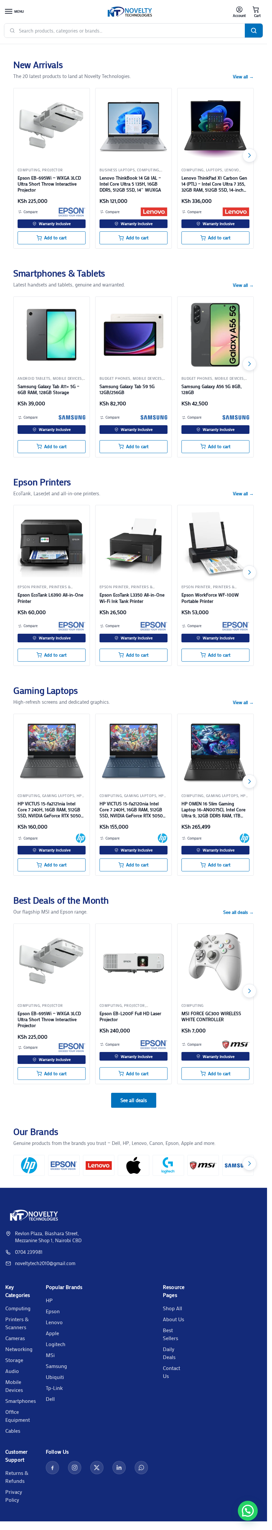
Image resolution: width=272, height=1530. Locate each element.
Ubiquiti (55, 1376)
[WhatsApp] (141, 1467)
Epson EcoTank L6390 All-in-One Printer (50, 598)
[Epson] (72, 212)
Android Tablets (34, 378)
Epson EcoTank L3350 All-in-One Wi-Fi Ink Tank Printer (132, 598)
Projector (52, 170)
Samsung (56, 1365)
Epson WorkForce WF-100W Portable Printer (210, 598)
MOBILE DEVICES (67, 378)
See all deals (133, 1100)
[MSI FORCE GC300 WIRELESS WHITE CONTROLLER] (215, 962)
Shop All (172, 1308)
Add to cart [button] (55, 238)
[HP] (81, 838)
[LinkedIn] (119, 1467)
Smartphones (20, 1400)
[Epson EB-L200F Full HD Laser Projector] (134, 962)
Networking (19, 1348)
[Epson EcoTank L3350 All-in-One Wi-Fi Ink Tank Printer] (134, 543)
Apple (52, 1332)
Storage (14, 1359)
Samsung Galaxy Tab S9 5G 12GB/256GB (127, 389)
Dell (50, 1398)
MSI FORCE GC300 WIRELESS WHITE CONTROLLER (211, 1016)
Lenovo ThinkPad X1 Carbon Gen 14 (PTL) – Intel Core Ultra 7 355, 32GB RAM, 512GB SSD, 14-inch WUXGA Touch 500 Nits (214, 184)
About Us (173, 1319)
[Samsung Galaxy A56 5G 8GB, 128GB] (215, 335)
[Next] (249, 155)
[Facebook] (52, 1467)
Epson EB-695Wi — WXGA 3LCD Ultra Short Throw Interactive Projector (49, 184)
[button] (255, 12)
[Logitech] (168, 1165)
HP (49, 1300)
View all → (243, 76)
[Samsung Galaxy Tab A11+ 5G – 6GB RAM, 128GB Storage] (52, 335)
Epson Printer (32, 587)
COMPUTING (29, 170)
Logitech (55, 1343)
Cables (12, 1430)
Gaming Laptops (58, 795)
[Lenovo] (154, 212)
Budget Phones (115, 378)
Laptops (214, 170)
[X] (96, 1467)
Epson (53, 1311)
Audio (12, 1370)
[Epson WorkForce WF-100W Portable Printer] (215, 543)
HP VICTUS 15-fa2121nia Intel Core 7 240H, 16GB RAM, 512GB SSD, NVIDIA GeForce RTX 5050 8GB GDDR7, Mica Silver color (49, 810)
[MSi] (235, 1044)
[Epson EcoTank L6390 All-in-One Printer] (52, 543)
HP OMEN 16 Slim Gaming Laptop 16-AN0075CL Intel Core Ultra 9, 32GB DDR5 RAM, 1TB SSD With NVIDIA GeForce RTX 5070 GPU (213, 810)
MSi (50, 1354)
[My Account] (239, 12)
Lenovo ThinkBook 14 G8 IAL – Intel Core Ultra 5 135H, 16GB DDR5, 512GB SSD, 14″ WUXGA (130, 184)
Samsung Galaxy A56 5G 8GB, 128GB (211, 389)
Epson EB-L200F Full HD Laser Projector (130, 1016)
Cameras (15, 1337)
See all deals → (238, 912)
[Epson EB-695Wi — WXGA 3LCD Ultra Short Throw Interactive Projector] (52, 126)
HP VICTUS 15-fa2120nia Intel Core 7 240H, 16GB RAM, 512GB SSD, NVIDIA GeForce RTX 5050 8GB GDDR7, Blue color (131, 810)
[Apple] (133, 1165)
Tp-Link (54, 1387)
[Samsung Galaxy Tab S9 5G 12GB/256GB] (134, 335)
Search (254, 31)
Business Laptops (117, 170)
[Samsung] (72, 418)
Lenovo (54, 1322)
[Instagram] (74, 1467)
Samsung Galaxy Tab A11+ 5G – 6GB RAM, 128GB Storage (48, 389)
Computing (18, 1308)
